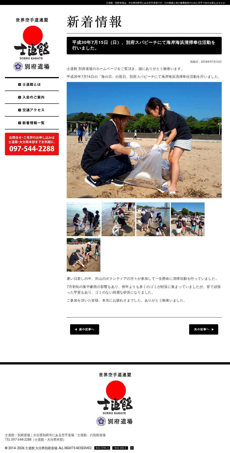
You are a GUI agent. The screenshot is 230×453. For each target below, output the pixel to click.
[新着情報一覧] (32, 123)
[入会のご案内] (32, 97)
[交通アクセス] (32, 110)
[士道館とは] (32, 84)
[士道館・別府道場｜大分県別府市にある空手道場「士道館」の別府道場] (32, 76)
